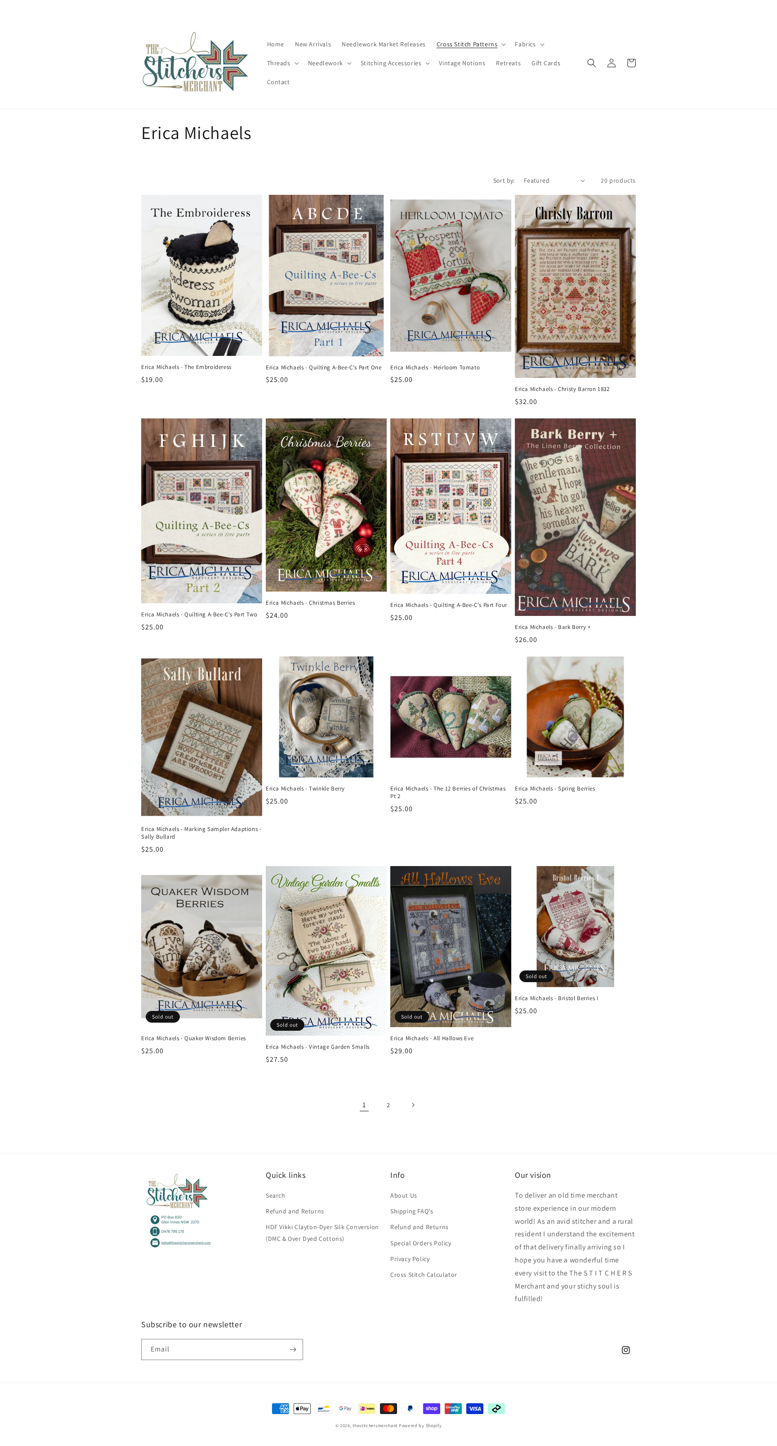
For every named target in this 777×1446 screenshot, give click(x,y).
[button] (470, 44)
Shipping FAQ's (411, 1211)
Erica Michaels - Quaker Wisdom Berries (193, 1038)
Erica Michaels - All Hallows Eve (431, 1038)
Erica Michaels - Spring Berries (555, 788)
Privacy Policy (409, 1259)
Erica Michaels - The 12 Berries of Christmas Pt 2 (447, 792)
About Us (403, 1195)
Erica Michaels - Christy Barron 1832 (562, 389)
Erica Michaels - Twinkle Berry (305, 788)
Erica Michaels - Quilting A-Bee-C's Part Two (199, 614)
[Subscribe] (293, 1349)
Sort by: (504, 180)
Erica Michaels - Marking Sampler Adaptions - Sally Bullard (201, 833)
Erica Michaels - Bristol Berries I (556, 998)
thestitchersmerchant (375, 1425)
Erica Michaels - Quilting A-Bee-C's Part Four (448, 605)
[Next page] (413, 1105)
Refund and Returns (295, 1211)
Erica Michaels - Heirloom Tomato (435, 367)
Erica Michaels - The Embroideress (186, 367)
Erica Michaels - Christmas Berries (310, 602)
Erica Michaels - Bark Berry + (552, 627)
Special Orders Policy (420, 1243)
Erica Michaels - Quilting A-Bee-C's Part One (323, 367)
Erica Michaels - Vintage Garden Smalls (318, 1047)
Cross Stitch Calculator (423, 1275)
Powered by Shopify (420, 1425)
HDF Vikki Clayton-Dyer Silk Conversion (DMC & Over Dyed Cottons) (322, 1232)
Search (276, 1195)
